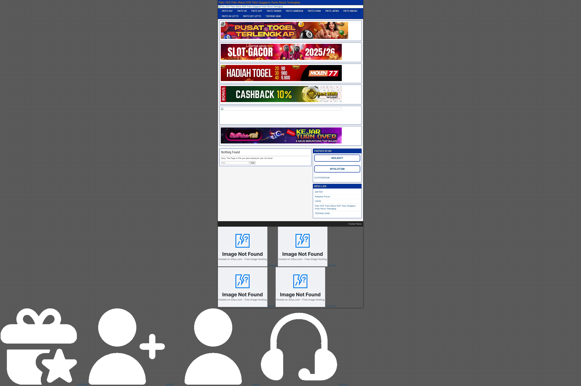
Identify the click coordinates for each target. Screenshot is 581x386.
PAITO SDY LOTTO (252, 16)
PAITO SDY (256, 11)
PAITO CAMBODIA (294, 11)
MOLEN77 (337, 158)
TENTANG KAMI (273, 16)
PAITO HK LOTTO (230, 16)
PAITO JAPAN (332, 11)
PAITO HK (242, 11)
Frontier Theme (355, 224)
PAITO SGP (227, 11)
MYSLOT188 (337, 169)
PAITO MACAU (350, 11)
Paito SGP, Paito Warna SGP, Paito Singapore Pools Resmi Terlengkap (259, 2)
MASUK (271, 306)
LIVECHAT (330, 306)
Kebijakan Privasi (322, 196)
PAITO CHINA (314, 11)
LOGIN (318, 201)
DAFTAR (319, 192)
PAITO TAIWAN (274, 11)
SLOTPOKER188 (322, 178)
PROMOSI (272, 266)
